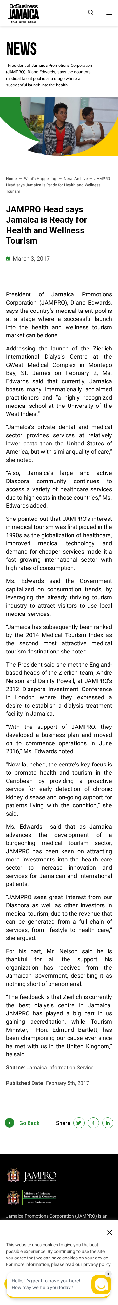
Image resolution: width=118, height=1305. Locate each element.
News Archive (76, 178)
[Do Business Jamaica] (23, 13)
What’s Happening (40, 178)
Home (11, 178)
